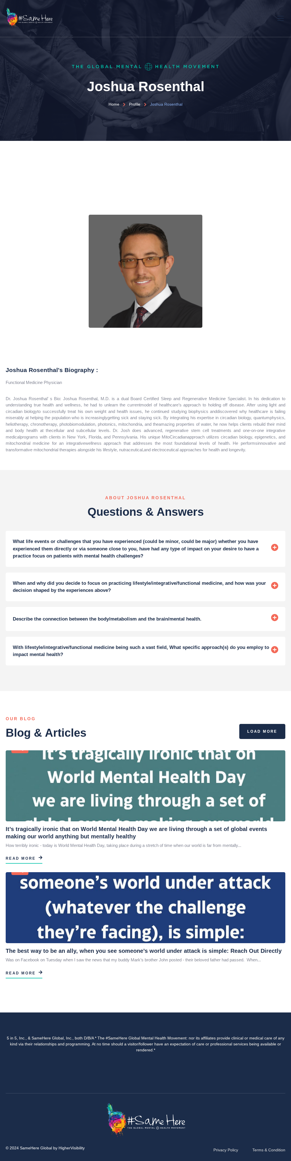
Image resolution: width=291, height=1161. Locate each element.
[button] (145, 549)
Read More (21, 858)
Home (114, 104)
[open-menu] (281, 18)
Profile (134, 104)
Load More (262, 731)
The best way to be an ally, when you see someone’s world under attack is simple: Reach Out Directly (144, 951)
